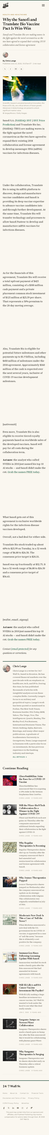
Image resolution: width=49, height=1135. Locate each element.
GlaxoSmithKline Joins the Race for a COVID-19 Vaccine (32, 779)
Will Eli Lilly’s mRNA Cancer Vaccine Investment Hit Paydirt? (31, 988)
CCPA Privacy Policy (11, 1103)
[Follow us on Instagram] (22, 1108)
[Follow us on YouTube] (18, 1108)
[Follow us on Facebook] (4, 1108)
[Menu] (43, 5)
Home (5, 1093)
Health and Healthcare (15, 15)
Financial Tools (37, 1093)
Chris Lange (10, 61)
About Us (13, 1093)
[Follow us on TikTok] (27, 1108)
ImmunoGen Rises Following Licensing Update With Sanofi (29, 956)
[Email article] (16, 69)
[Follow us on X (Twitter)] (8, 1108)
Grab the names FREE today (23, 472)
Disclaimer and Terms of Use (14, 1098)
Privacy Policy (33, 1098)
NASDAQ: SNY (24, 120)
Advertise (25, 1103)
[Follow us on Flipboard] (31, 1108)
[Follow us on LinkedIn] (13, 1108)
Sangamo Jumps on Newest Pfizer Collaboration (29, 1023)
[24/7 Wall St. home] (5, 5)
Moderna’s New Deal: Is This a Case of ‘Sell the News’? (31, 918)
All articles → (20, 757)
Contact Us (24, 1093)
